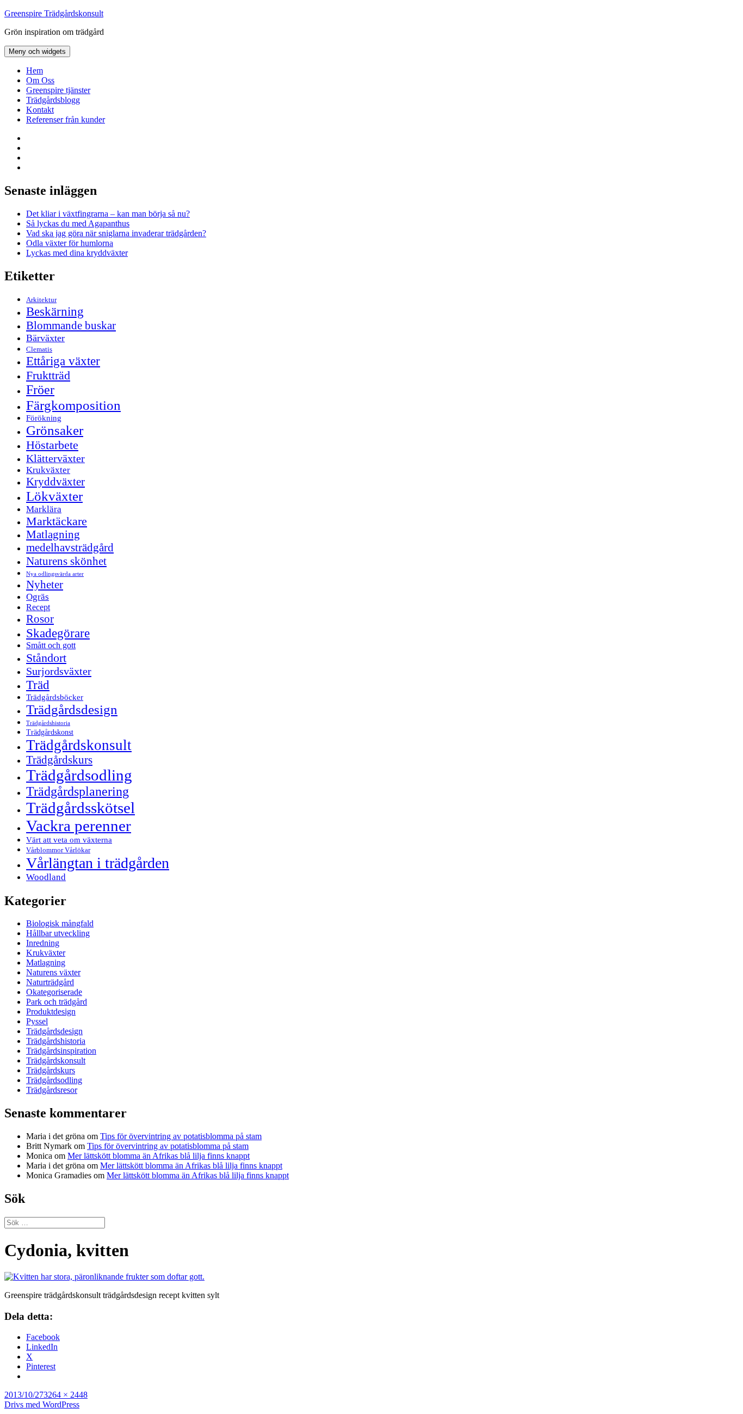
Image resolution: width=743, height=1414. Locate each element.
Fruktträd (48, 375)
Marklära (43, 509)
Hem (34, 70)
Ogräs (37, 597)
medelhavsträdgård (70, 547)
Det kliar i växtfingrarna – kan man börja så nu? (108, 213)
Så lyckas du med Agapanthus (77, 223)
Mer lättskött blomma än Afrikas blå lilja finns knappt (158, 1155)
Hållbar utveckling (58, 933)
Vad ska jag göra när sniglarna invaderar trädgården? (116, 233)
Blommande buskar (71, 325)
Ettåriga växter (63, 361)
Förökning (43, 417)
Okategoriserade (54, 992)
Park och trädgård (56, 1001)
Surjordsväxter (58, 671)
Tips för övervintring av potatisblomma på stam (181, 1136)
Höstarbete (52, 445)
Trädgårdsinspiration (61, 1050)
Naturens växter (53, 972)
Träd (37, 685)
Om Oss (40, 80)
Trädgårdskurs (59, 760)
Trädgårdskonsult (79, 745)
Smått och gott (51, 645)
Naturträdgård (50, 982)
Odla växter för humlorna (69, 243)
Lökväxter (54, 495)
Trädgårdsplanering (77, 791)
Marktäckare (56, 521)
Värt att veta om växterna (69, 839)
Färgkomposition (73, 405)
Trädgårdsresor (51, 1090)
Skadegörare (58, 633)
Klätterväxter (55, 458)
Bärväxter (45, 338)
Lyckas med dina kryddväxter (77, 252)
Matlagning (53, 534)
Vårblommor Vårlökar (58, 850)
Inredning (42, 943)
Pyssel (37, 1021)
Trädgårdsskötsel (80, 807)
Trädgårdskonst (49, 732)
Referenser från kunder (65, 119)
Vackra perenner (78, 825)
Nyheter (44, 584)
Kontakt (40, 109)
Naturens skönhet (66, 561)
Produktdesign (51, 1011)
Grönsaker (54, 430)
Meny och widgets (37, 51)
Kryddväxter (55, 482)
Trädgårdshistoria (48, 723)
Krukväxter (48, 470)
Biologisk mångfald (60, 923)
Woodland (46, 877)
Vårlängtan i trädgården (97, 862)
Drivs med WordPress (41, 1404)
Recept (38, 607)
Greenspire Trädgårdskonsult (53, 13)
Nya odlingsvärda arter (55, 573)
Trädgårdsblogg (53, 99)
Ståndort (46, 658)
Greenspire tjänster (58, 90)
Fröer (40, 390)
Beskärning (55, 311)
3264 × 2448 (66, 1394)
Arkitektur (41, 300)
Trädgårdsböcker (54, 697)
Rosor (40, 618)
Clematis (39, 349)
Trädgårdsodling (79, 775)
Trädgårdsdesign (71, 709)
